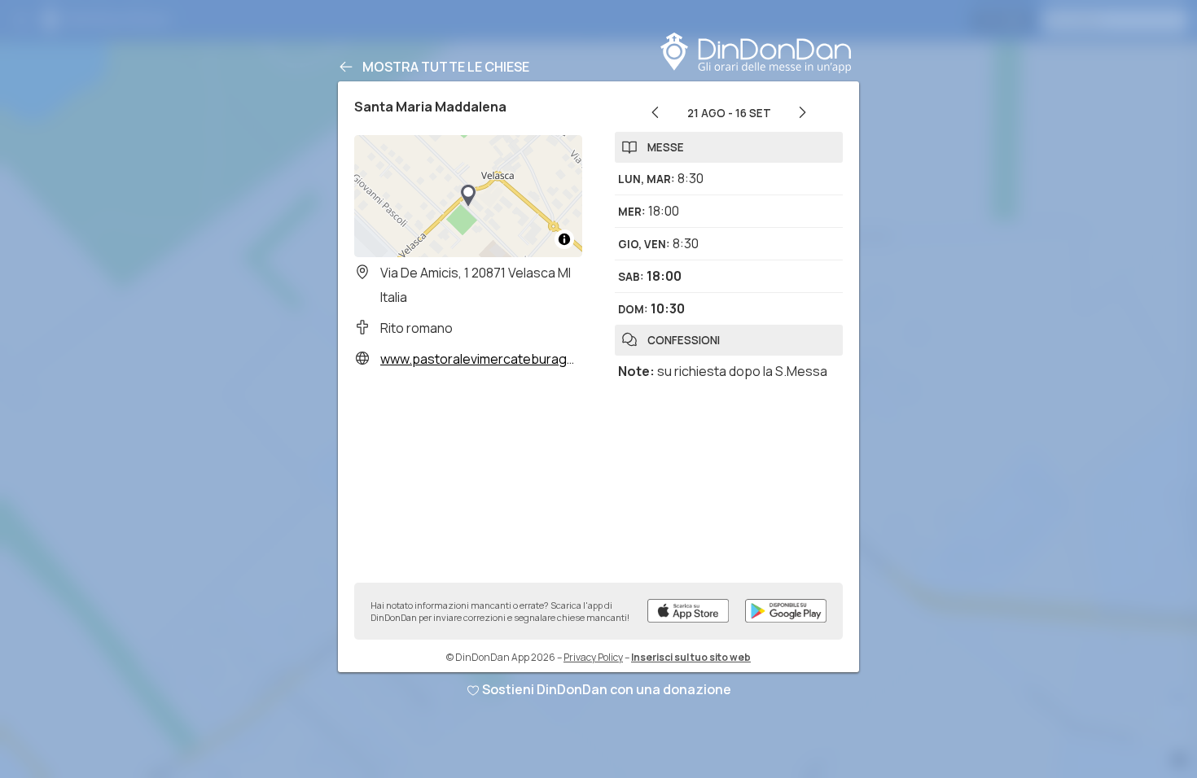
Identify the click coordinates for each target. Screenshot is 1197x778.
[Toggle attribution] (564, 239)
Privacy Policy (593, 657)
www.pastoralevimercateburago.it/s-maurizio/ (519, 359)
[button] (468, 196)
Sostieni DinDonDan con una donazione (606, 689)
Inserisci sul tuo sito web (691, 657)
